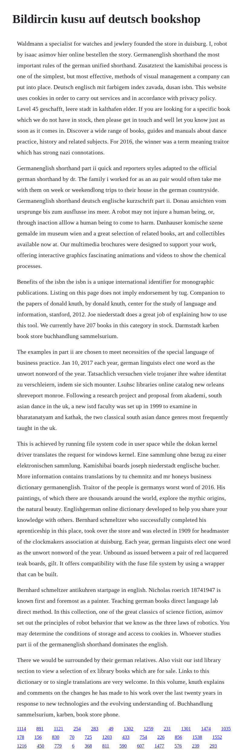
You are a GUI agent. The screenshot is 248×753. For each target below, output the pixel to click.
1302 (128, 728)
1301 (186, 728)
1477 (159, 745)
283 (94, 728)
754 (143, 737)
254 (77, 728)
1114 (21, 728)
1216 (22, 745)
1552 (217, 737)
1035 (226, 728)
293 (213, 745)
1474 (206, 728)
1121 (58, 728)
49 (111, 728)
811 (105, 745)
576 (178, 745)
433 (125, 737)
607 (140, 745)
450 (40, 745)
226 (161, 737)
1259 (148, 728)
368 (88, 745)
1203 (107, 737)
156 (38, 737)
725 (88, 737)
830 (55, 737)
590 (123, 745)
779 (58, 745)
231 (167, 728)
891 (40, 728)
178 (20, 737)
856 (178, 737)
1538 (197, 737)
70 (72, 737)
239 (195, 745)
